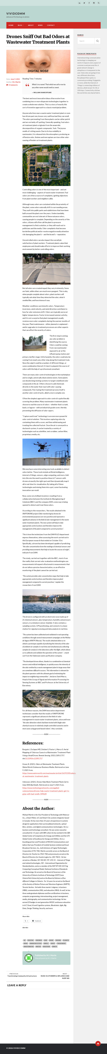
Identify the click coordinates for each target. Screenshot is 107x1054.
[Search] (99, 3)
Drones (39, 940)
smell (46, 943)
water (38, 946)
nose (51, 940)
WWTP (54, 946)
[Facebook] (89, 3)
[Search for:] (89, 41)
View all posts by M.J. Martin (45, 958)
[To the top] (98, 1043)
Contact (51, 25)
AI (24, 940)
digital (31, 940)
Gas (45, 940)
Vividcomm (15, 13)
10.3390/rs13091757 (34, 758)
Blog (20, 25)
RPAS (25, 943)
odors (58, 940)
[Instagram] (94, 3)
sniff (53, 943)
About (31, 25)
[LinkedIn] (79, 3)
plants (66, 940)
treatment (61, 943)
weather (46, 946)
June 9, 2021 (15, 79)
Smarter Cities (35, 943)
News (40, 25)
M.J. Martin (16, 82)
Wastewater (29, 946)
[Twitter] (84, 3)
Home (11, 25)
